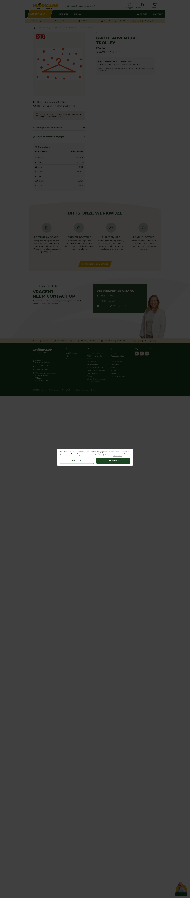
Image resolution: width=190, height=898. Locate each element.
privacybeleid (117, 456)
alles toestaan (113, 461)
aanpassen (77, 461)
